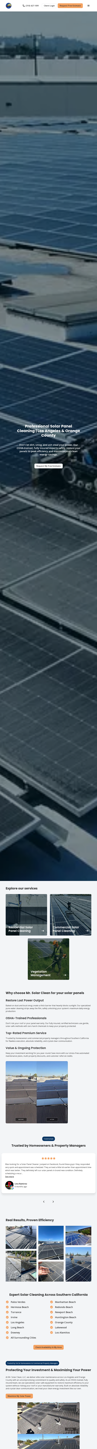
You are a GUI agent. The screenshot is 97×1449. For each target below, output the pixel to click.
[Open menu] (88, 6)
